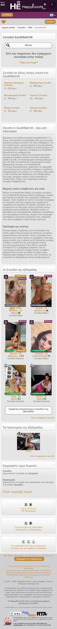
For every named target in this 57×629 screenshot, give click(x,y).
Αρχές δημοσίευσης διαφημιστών (27, 575)
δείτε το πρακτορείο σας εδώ (42, 456)
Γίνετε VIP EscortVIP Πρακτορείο (28, 509)
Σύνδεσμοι (44, 566)
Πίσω (8, 15)
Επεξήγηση (20, 573)
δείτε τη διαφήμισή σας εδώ (42, 418)
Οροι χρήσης (23, 570)
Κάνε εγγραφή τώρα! (17, 491)
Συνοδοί (21, 27)
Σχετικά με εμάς (14, 566)
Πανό (36, 566)
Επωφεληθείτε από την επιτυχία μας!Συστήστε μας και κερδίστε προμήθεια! (28, 547)
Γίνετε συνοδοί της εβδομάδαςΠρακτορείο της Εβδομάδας (28, 528)
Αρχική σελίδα (8, 27)
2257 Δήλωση (36, 570)
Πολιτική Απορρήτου (34, 573)
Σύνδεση (50, 22)
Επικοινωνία (27, 566)
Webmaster (28, 568)
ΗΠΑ (30, 27)
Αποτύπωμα (11, 570)
